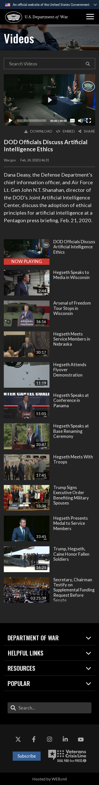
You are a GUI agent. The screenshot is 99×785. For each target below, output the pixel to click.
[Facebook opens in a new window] (33, 739)
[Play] (10, 120)
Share (89, 131)
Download (41, 131)
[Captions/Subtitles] (72, 120)
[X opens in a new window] (18, 739)
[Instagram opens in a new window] (49, 739)
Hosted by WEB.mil (49, 778)
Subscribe (27, 756)
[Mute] (80, 120)
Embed (69, 131)
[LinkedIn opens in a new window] (65, 739)
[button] (90, 17)
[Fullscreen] (88, 120)
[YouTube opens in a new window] (80, 739)
